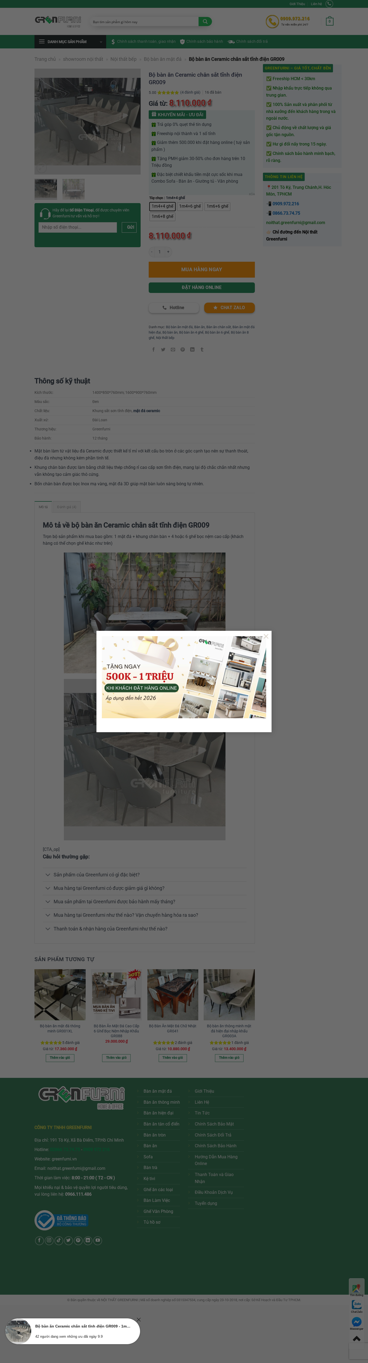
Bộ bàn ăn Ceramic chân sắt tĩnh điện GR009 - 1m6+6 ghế (83, 1326)
